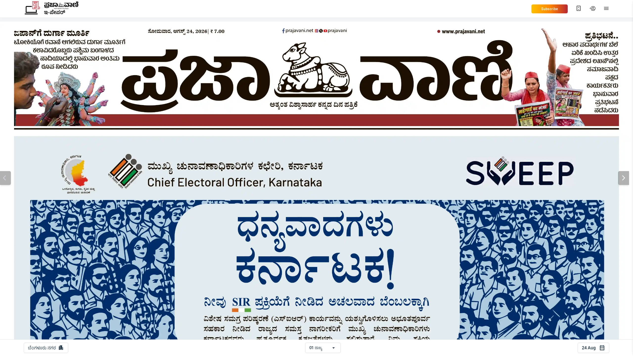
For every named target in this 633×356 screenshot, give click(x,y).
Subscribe (549, 9)
